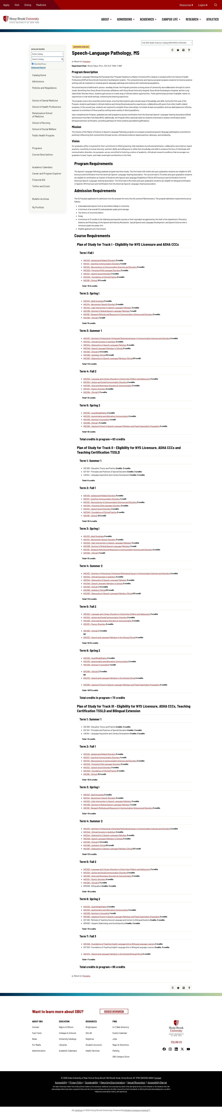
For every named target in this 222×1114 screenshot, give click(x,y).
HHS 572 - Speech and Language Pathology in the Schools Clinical (109, 637)
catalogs (79, 1110)
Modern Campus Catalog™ (137, 1110)
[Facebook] (164, 1048)
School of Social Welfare (44, 129)
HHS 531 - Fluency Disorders (94, 389)
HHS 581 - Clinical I (90, 280)
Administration (38, 1050)
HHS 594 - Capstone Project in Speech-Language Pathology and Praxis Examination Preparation (121, 426)
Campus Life (170, 19)
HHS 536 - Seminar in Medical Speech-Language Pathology (106, 311)
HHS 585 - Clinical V (91, 423)
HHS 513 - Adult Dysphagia (93, 301)
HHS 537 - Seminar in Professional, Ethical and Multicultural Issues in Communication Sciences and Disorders (126, 338)
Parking (116, 1050)
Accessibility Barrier (157, 1082)
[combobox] (167, 42)
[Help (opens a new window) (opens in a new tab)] (189, 50)
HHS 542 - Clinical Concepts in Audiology (99, 341)
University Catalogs (67, 1038)
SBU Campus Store (121, 1056)
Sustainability (91, 1082)
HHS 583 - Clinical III (91, 351)
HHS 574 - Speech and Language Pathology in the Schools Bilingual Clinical (113, 954)
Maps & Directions (121, 1044)
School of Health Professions (46, 106)
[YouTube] (188, 1048)
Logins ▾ (202, 5)
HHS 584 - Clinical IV (91, 392)
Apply (6, 4)
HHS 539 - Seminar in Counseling (96, 419)
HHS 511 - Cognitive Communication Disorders (101, 263)
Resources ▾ (186, 5)
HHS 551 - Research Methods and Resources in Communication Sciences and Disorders (117, 314)
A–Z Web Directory (121, 1027)
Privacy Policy (76, 1082)
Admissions (124, 19)
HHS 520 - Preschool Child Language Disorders (102, 270)
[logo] (25, 19)
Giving (27, 4)
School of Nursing (41, 122)
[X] (182, 1048)
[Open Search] (215, 4)
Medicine (41, 4)
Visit (17, 4)
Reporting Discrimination (112, 1082)
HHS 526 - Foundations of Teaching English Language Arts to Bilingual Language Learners (119, 944)
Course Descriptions (42, 154)
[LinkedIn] (176, 1048)
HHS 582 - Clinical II (91, 317)
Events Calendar (120, 1033)
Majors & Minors (66, 1027)
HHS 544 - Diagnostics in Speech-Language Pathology (105, 345)
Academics (147, 19)
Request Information (114, 1011)
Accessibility (61, 1082)
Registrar (90, 1038)
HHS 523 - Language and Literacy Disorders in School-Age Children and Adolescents (116, 379)
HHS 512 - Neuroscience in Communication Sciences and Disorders (110, 267)
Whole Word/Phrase (40, 64)
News (34, 1038)
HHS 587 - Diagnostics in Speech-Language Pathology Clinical (107, 358)
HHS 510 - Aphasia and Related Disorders (99, 260)
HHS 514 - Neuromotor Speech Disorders (99, 304)
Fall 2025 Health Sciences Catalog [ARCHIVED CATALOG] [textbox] (164, 43)
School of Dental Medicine (45, 100)
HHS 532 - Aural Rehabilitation (95, 413)
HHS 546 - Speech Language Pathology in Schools (103, 348)
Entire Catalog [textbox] (37, 54)
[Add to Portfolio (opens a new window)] (178, 50)
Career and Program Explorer (46, 173)
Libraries (63, 1044)
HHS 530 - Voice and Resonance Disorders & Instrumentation (107, 385)
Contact (35, 1027)
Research (192, 19)
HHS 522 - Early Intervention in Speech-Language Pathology (107, 307)
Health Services (93, 1050)
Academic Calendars (42, 167)
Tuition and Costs (41, 186)
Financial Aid (38, 179)
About (105, 19)
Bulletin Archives (40, 198)
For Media (36, 1044)
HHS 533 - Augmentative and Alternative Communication (105, 416)
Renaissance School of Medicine (42, 114)
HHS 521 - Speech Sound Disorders (97, 273)
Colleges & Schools (67, 1033)
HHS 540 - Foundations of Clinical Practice (100, 277)
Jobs (115, 1038)
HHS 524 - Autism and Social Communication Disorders (105, 382)
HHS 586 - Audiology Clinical (94, 355)
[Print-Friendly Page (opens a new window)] (183, 50)
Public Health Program (43, 135)
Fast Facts (37, 1033)
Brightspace (91, 1027)
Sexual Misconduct (136, 1082)
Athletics (212, 19)
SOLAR (89, 1033)
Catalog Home (39, 75)
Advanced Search (38, 67)
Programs (37, 148)
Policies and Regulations (44, 87)
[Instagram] (170, 1048)
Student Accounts (94, 1044)
